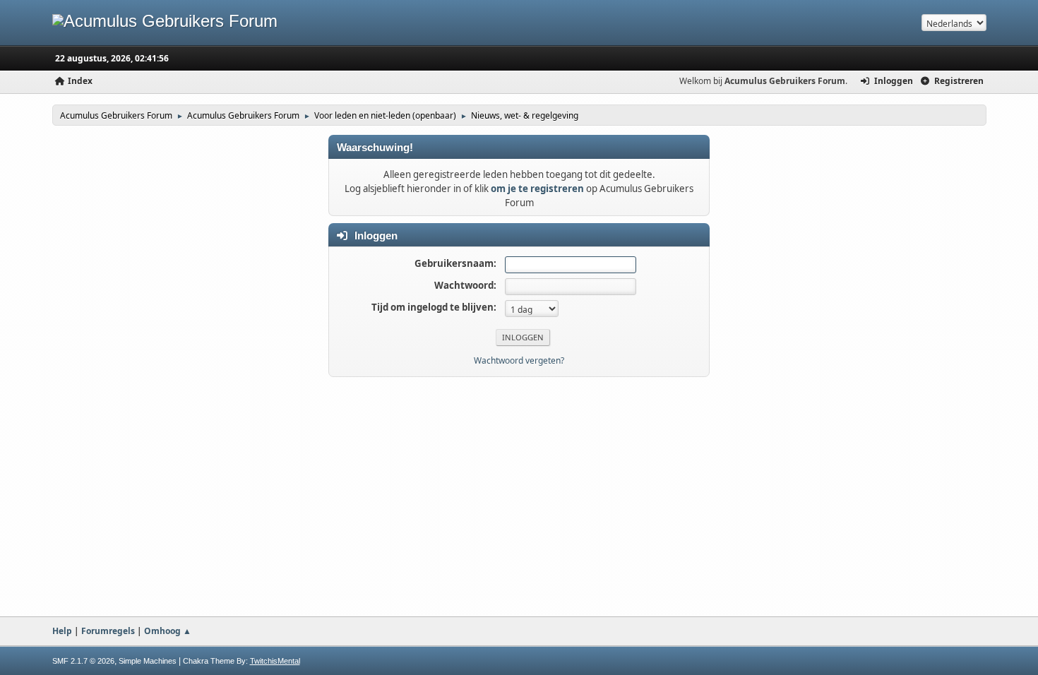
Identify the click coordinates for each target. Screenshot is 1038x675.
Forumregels (108, 631)
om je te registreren (537, 188)
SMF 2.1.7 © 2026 (83, 661)
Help (62, 631)
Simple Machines (148, 661)
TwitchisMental (275, 661)
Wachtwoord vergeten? (519, 360)
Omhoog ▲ (167, 631)
